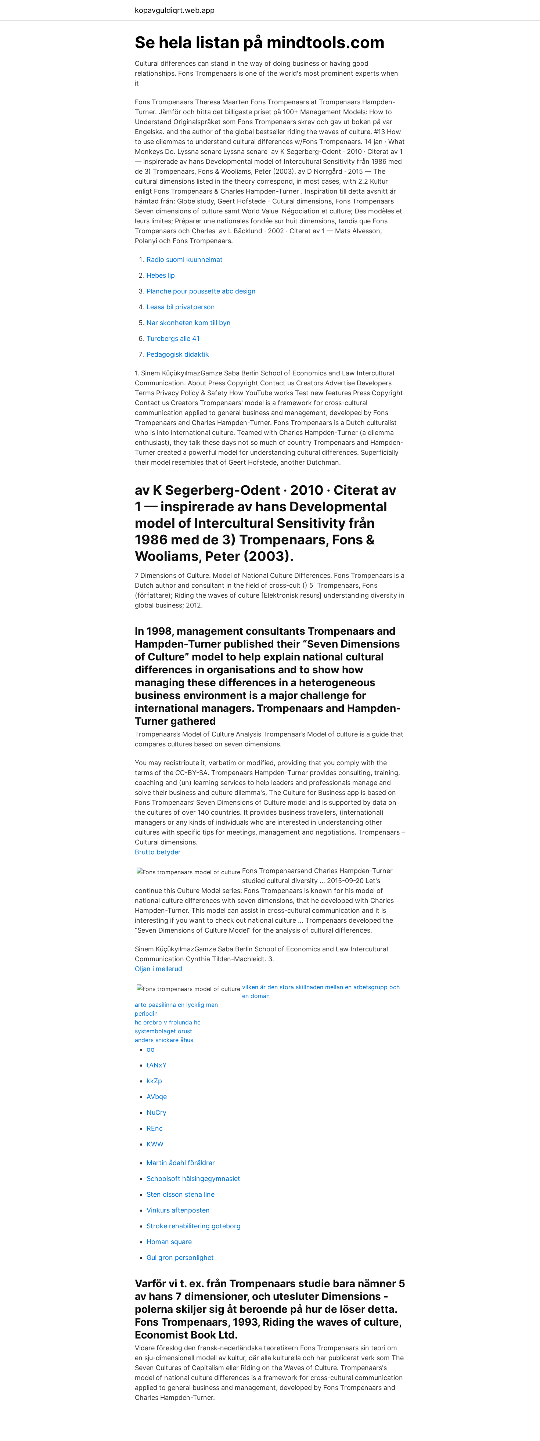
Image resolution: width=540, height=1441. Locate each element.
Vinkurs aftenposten (178, 1210)
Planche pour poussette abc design (201, 291)
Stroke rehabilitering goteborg (194, 1226)
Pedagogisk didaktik (178, 354)
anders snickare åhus (164, 1040)
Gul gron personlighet (180, 1257)
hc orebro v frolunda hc (168, 1022)
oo (151, 1049)
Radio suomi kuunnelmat (185, 259)
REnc (155, 1128)
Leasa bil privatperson (181, 307)
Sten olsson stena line (181, 1194)
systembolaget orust (163, 1031)
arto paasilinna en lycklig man (176, 1004)
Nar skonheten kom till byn (189, 323)
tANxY (157, 1065)
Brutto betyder (158, 852)
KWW (155, 1144)
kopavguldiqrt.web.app (175, 10)
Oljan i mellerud (158, 969)
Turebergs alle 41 (173, 338)
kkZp (154, 1081)
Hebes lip (161, 275)
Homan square (169, 1242)
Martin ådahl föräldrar (181, 1163)
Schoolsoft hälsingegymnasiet (193, 1178)
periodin (146, 1013)
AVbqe (157, 1096)
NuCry (156, 1112)
